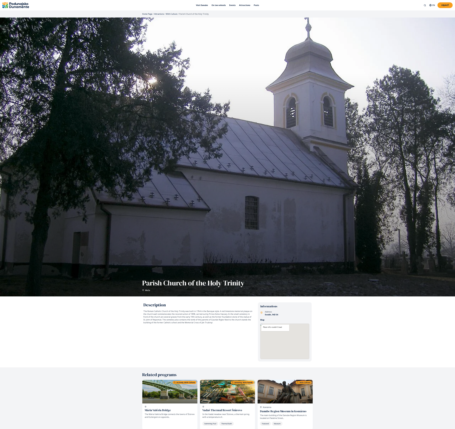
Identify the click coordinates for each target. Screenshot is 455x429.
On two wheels (219, 5)
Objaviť (445, 5)
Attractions (244, 5)
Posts (256, 5)
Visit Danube (202, 5)
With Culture (171, 14)
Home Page (147, 14)
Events (232, 5)
